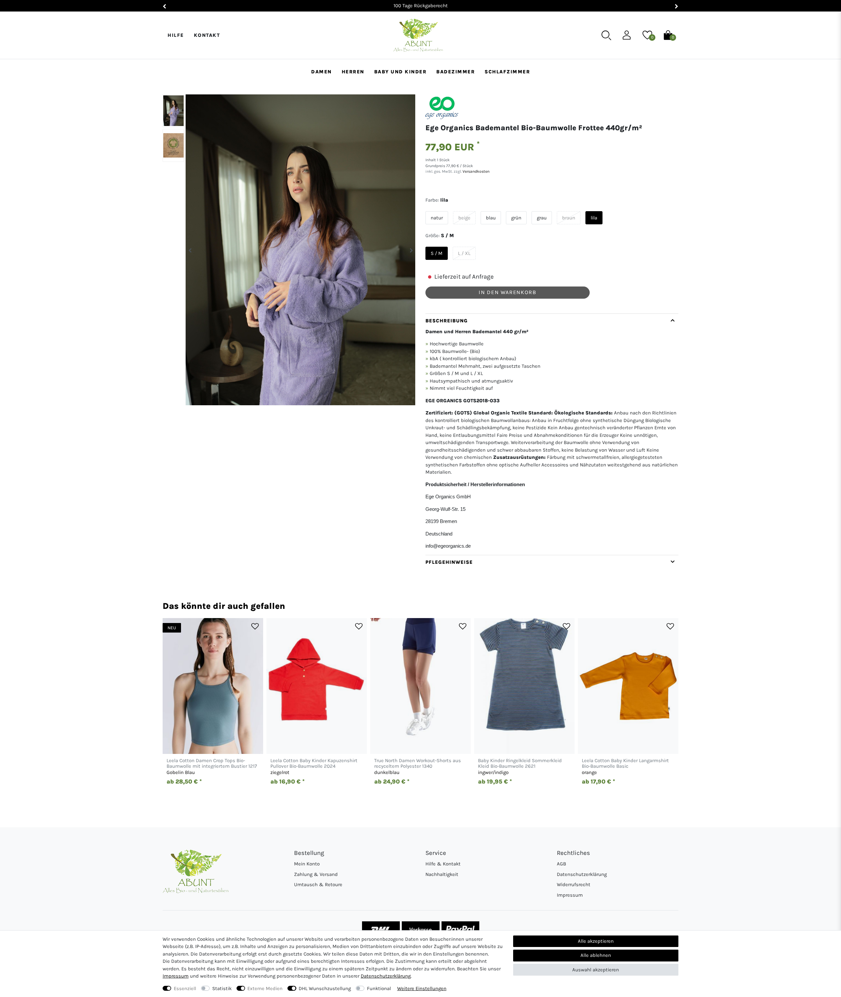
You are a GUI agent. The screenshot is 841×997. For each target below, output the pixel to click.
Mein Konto (307, 864)
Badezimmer (455, 72)
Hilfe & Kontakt (443, 864)
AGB (561, 864)
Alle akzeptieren (596, 941)
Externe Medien (265, 988)
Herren (353, 72)
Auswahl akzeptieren (595, 970)
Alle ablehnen (595, 955)
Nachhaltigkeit (441, 874)
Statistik (222, 988)
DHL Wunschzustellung (325, 988)
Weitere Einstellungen (421, 988)
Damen (321, 72)
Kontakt (207, 35)
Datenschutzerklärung (582, 874)
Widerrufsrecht (573, 884)
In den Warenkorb (507, 292)
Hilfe (176, 35)
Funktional (379, 988)
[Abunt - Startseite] (418, 35)
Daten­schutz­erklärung (386, 976)
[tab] (551, 434)
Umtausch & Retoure (318, 884)
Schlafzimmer (507, 72)
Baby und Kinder (400, 72)
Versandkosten (475, 171)
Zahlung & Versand (316, 874)
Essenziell (185, 988)
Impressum (570, 895)
